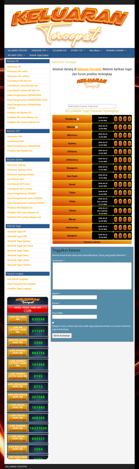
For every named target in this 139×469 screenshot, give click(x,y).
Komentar (59, 260)
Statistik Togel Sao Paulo (20, 245)
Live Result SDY (19, 188)
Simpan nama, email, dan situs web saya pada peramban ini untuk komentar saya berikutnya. (91, 328)
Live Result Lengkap (17, 279)
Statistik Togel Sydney (38, 55)
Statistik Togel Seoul (18, 255)
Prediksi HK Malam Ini (23, 122)
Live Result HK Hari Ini (22, 85)
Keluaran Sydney (16, 164)
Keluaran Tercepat (64, 62)
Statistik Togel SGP (17, 236)
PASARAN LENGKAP (115, 50)
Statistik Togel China (18, 260)
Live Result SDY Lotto (18, 183)
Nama (56, 293)
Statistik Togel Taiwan (19, 264)
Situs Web (57, 312)
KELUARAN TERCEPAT (17, 50)
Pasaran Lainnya (92, 242)
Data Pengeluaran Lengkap (21, 283)
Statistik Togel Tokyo (18, 250)
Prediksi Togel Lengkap (19, 288)
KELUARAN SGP (60, 50)
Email (56, 303)
